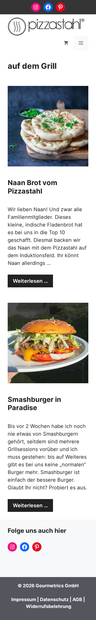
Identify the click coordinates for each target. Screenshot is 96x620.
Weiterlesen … (30, 281)
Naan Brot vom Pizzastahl (32, 186)
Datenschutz (54, 599)
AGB (77, 599)
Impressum (23, 599)
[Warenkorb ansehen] (66, 43)
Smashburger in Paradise (34, 403)
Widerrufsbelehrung (48, 606)
